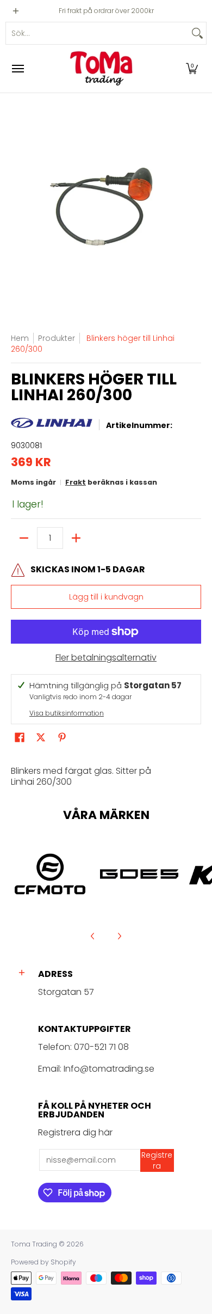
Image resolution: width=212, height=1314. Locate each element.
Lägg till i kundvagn (106, 596)
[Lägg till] (76, 538)
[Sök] (197, 33)
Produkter (56, 338)
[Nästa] (119, 936)
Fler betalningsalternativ (106, 657)
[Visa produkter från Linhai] (51, 426)
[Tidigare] (93, 936)
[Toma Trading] (103, 68)
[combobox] (97, 33)
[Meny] (17, 69)
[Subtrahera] (24, 538)
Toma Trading (34, 1244)
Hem (20, 338)
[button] (192, 69)
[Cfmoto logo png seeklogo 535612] (50, 874)
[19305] (139, 874)
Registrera (156, 1160)
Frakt (75, 482)
